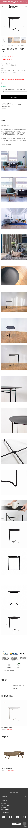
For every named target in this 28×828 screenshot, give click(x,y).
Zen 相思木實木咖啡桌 (6, 768)
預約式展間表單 (5, 812)
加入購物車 (14, 97)
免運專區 (6, 104)
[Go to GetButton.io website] (24, 826)
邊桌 (9, 106)
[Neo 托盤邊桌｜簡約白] (14, 713)
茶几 (9, 108)
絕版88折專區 (18, 104)
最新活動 (11, 104)
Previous (4, 26)
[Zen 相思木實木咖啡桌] (14, 753)
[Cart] (26, 6)
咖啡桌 (5, 108)
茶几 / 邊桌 (10, 45)
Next (23, 26)
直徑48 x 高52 (15, 688)
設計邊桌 (19, 108)
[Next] (25, 753)
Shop (6, 45)
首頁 (2, 45)
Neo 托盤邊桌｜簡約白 (6, 727)
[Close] (26, 2)
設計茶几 (13, 108)
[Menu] (2, 6)
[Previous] (3, 753)
